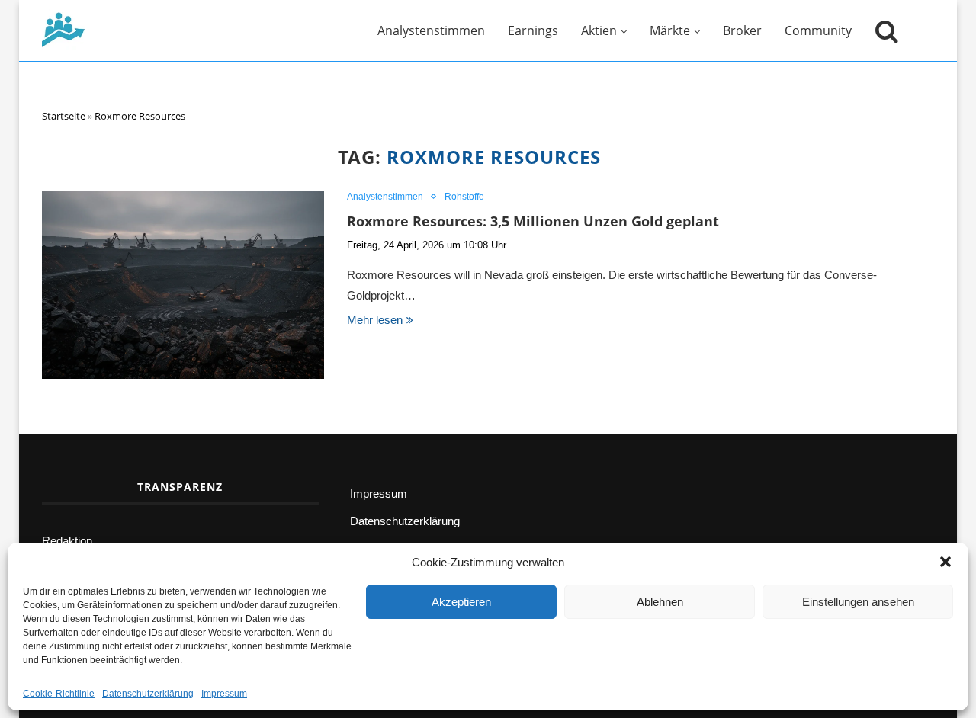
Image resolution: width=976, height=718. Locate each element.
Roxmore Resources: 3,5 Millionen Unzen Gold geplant (533, 221)
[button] (945, 561)
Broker (742, 30)
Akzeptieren (461, 601)
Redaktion (67, 540)
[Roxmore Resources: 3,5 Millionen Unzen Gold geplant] (183, 285)
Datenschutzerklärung (148, 693)
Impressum (224, 693)
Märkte (670, 30)
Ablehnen (660, 601)
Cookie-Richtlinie (59, 693)
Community (818, 30)
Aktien (599, 30)
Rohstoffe (464, 196)
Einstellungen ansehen (858, 601)
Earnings (533, 30)
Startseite (63, 116)
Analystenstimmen (431, 30)
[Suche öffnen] (883, 30)
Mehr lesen (375, 319)
